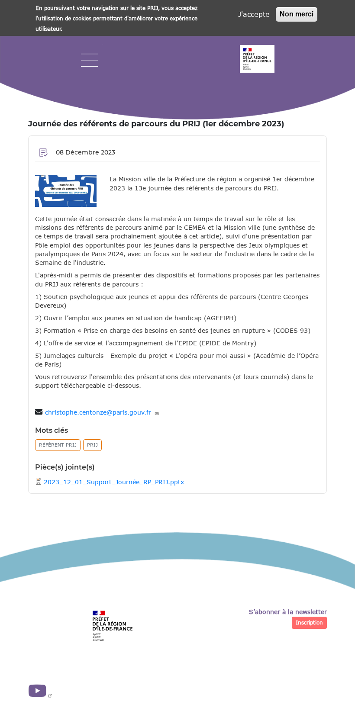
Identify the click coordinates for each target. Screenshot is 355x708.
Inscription (309, 622)
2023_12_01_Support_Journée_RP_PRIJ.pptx (114, 482)
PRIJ (92, 444)
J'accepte (254, 14)
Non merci (296, 14)
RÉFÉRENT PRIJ (58, 444)
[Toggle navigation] (90, 60)
